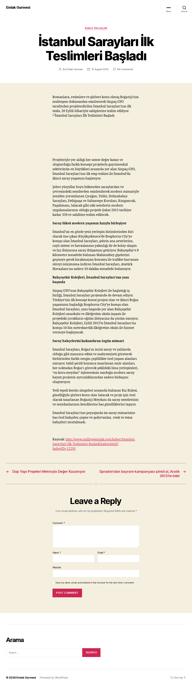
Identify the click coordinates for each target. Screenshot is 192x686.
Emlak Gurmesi (18, 7)
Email (101, 552)
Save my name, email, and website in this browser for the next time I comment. (95, 582)
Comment (58, 523)
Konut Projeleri (96, 28)
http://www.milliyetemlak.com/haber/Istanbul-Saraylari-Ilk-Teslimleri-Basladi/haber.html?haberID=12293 (93, 444)
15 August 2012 (100, 69)
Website (56, 567)
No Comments (125, 69)
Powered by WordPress (54, 677)
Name (56, 552)
